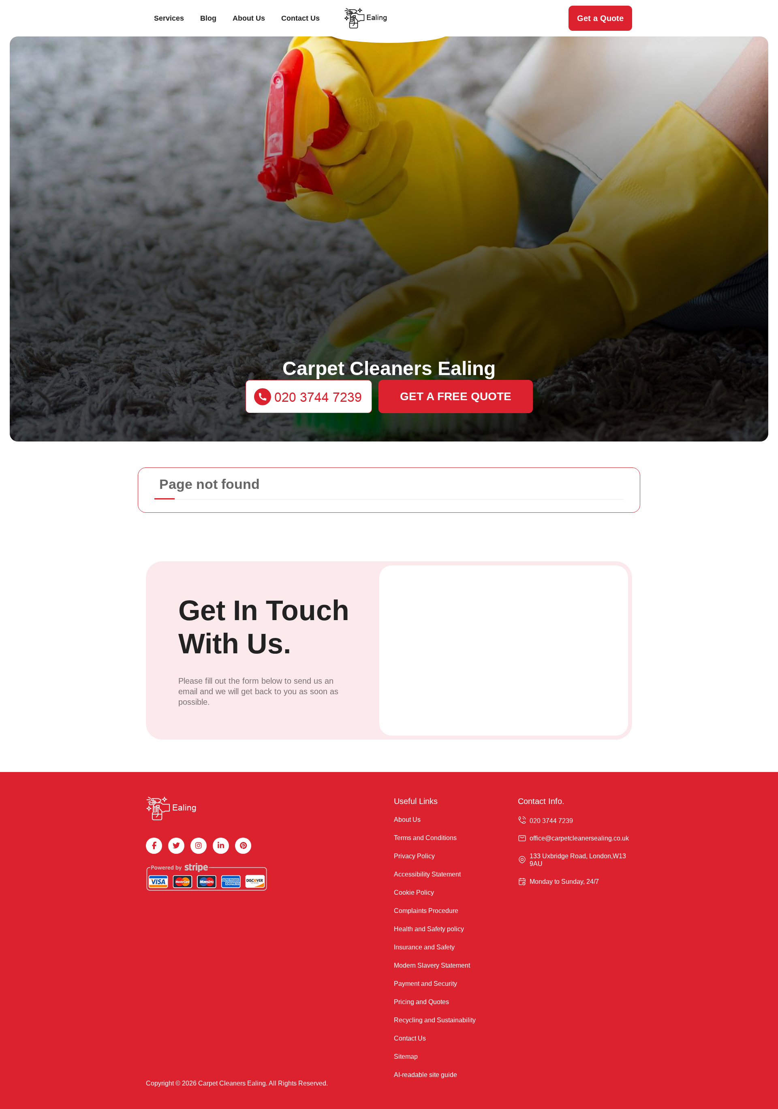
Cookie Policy (414, 892)
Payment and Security (425, 983)
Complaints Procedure (426, 910)
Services (169, 18)
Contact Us (300, 18)
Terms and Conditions (425, 837)
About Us (249, 18)
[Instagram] (198, 846)
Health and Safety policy (429, 929)
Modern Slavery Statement (432, 965)
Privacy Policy (414, 856)
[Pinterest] (243, 846)
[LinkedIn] (221, 846)
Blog (208, 18)
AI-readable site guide (425, 1074)
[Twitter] (176, 846)
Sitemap (406, 1056)
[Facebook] (154, 846)
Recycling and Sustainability (435, 1020)
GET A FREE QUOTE (455, 396)
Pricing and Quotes (421, 1001)
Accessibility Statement (427, 874)
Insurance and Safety (424, 947)
